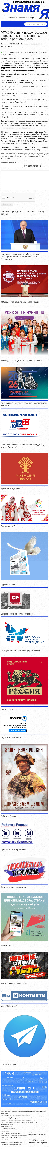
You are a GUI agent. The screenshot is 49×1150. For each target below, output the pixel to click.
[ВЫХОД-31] (24, 965)
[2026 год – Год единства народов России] (24, 332)
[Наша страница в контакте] (24, 995)
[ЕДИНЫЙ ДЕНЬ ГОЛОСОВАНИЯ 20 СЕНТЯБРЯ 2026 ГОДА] (20, 426)
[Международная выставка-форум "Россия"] (24, 681)
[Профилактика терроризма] (24, 869)
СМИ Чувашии (32, 1139)
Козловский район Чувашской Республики (38, 1142)
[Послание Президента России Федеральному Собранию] (24, 235)
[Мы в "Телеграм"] (24, 1036)
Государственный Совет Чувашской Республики (14, 1135)
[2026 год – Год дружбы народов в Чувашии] (24, 383)
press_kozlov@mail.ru (9, 1128)
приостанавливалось (16, 150)
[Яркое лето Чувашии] (24, 508)
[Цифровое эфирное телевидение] (24, 633)
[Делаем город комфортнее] (24, 917)
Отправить (7, 204)
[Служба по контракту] (24, 777)
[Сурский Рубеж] (15, 600)
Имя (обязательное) (32, 166)
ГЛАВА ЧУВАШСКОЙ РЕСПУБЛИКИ (10, 1133)
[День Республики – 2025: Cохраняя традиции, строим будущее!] (24, 468)
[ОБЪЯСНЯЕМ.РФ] (15, 724)
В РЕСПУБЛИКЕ (14, 44)
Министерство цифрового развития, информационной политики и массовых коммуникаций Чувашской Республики (11, 1142)
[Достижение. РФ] (24, 1089)
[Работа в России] (17, 833)
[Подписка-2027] (24, 556)
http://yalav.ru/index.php (34, 1133)
